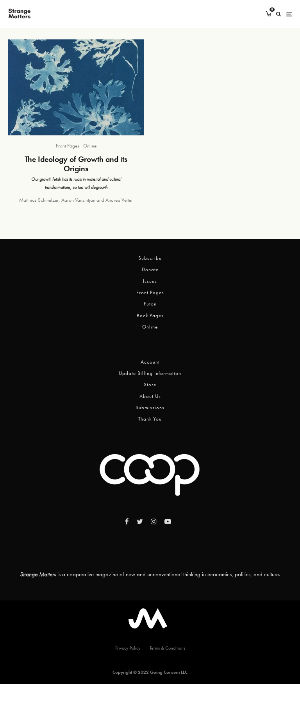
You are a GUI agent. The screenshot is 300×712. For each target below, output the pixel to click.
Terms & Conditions (167, 648)
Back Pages (150, 315)
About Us (150, 396)
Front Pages (67, 145)
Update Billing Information (150, 373)
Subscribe (150, 258)
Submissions (150, 407)
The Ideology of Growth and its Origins (76, 163)
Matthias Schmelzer (39, 200)
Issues (150, 281)
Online (89, 145)
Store (150, 384)
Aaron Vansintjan (78, 200)
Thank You (150, 418)
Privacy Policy (128, 648)
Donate (150, 269)
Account (150, 362)
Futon (150, 303)
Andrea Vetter (119, 200)
